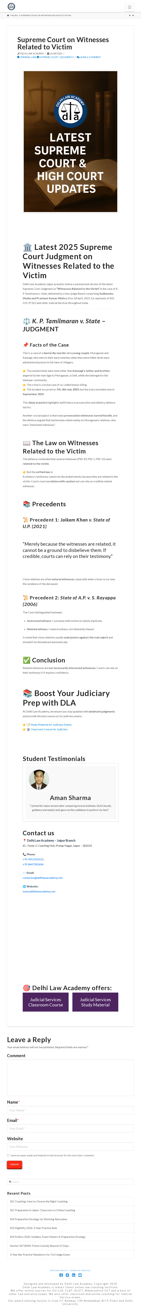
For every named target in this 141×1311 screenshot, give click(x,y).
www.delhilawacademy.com (39, 891)
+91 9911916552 (33, 859)
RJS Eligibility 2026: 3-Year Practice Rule (33, 1227)
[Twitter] (67, 1275)
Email (13, 1120)
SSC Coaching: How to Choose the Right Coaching (39, 1201)
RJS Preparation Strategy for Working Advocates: (39, 1219)
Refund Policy (59, 1270)
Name (13, 1101)
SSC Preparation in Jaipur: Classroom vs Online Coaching (42, 1210)
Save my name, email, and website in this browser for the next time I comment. (53, 1155)
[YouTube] (80, 1275)
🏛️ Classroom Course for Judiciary (47, 729)
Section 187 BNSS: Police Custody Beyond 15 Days (39, 1245)
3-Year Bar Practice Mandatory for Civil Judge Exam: (40, 1254)
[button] (129, 7)
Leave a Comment (90, 57)
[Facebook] (61, 1275)
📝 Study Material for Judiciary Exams (49, 724)
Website (15, 1138)
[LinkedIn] (73, 1275)
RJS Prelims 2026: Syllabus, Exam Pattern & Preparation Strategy (47, 1236)
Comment (16, 1055)
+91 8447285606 (33, 864)
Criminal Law (27, 57)
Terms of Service (80, 1270)
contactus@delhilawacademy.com (43, 877)
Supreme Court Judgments (56, 57)
